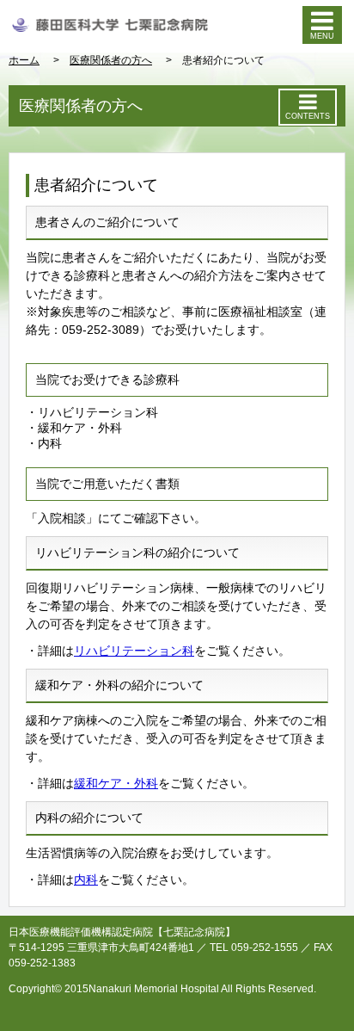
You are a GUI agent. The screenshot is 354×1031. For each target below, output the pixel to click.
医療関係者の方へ (111, 60)
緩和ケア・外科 (116, 783)
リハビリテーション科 (134, 650)
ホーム (24, 60)
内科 (86, 879)
